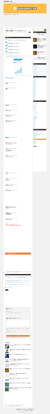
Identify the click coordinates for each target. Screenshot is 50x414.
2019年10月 (34, 82)
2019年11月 (34, 81)
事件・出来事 (34, 106)
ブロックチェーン (35, 104)
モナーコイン (35, 114)
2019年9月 (34, 83)
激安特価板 (34, 137)
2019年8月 (34, 84)
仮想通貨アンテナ (35, 135)
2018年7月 (34, 88)
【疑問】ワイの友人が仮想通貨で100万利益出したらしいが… (18, 354)
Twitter (17, 14)
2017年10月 (34, 98)
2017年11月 (34, 97)
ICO (33, 102)
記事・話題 (34, 126)
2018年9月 (34, 86)
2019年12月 (34, 80)
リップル (35, 115)
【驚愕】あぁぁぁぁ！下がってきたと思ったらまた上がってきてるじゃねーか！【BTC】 (41, 58)
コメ (29, 32)
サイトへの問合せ (14, 14)
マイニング (34, 105)
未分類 (34, 124)
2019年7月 (34, 85)
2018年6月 (34, 89)
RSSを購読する (36, 139)
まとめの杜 (34, 136)
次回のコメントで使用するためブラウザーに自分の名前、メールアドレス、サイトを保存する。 (17, 329)
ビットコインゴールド (36, 113)
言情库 (35, 66)
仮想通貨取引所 (35, 116)
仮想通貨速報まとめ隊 (8, 1)
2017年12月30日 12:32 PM (9, 311)
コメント (7, 319)
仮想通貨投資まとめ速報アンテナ (38, 134)
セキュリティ (34, 103)
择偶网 (35, 68)
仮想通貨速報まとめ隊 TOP (7, 14)
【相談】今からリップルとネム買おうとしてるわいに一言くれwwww (19, 378)
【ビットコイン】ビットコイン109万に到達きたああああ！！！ (41, 52)
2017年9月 (34, 99)
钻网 (35, 72)
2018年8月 (34, 87)
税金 (33, 125)
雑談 (33, 127)
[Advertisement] (25, 21)
